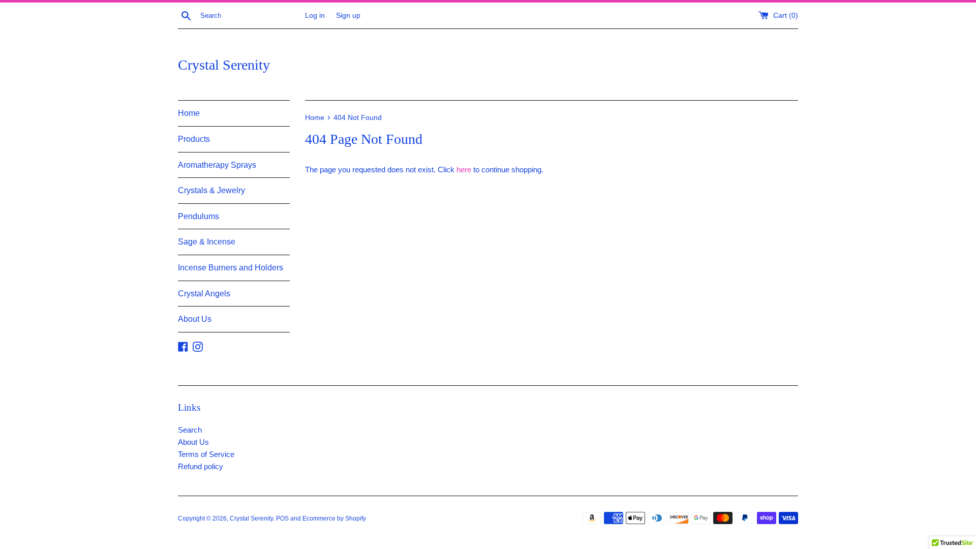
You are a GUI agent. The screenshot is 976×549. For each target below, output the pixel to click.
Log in (315, 15)
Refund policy (200, 466)
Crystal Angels (204, 293)
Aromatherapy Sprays (217, 165)
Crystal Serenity (224, 65)
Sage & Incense (206, 241)
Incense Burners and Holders (230, 267)
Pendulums (198, 216)
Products (194, 139)
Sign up (348, 15)
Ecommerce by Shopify (334, 518)
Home (189, 113)
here (463, 169)
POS (282, 518)
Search (190, 429)
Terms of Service (206, 454)
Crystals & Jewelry (211, 190)
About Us (194, 319)
